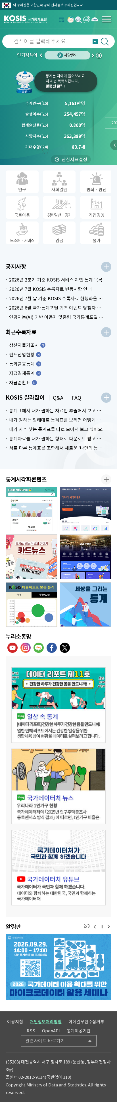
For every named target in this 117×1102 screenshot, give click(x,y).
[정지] (102, 927)
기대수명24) (36, 147)
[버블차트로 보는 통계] (31, 605)
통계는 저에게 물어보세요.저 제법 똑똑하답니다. (66, 81)
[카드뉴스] (31, 557)
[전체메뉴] (106, 19)
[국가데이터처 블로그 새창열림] (39, 648)
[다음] (108, 927)
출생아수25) (36, 114)
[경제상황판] (85, 557)
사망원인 (68, 55)
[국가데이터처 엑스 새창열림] (65, 648)
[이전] (95, 927)
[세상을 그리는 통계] (85, 605)
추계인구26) (36, 103)
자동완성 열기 (95, 41)
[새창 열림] (58, 705)
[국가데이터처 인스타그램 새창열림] (25, 648)
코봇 (24, 82)
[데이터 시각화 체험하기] (85, 509)
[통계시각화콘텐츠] (106, 479)
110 (66, 1077)
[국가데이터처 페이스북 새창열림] (52, 648)
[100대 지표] (31, 509)
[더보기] (106, 267)
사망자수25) (36, 136)
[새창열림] (70, 19)
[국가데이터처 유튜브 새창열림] (12, 648)
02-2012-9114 (31, 1077)
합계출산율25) (35, 125)
